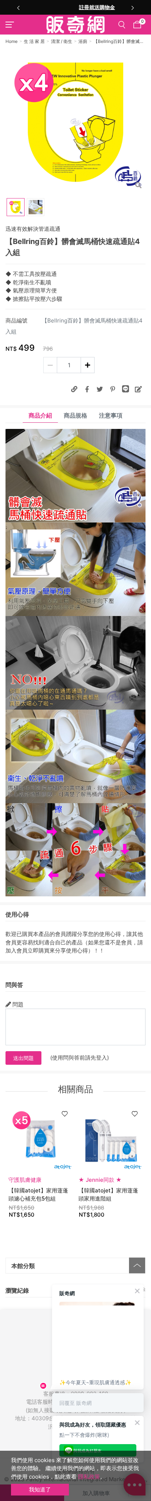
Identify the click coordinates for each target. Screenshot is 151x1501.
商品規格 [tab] (75, 415)
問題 (17, 1004)
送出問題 (23, 1058)
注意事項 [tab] (110, 415)
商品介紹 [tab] (40, 415)
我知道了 (40, 1489)
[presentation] (18, 7)
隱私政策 (89, 1476)
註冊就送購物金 (75, 7)
